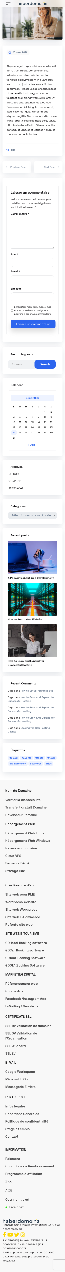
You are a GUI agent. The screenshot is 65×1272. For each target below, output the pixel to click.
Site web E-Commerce (22, 917)
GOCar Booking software (24, 950)
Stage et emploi (17, 1129)
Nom (14, 254)
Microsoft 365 (16, 1079)
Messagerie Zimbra (20, 1087)
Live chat (16, 1207)
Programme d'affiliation (23, 1174)
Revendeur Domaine (21, 815)
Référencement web (21, 983)
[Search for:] (23, 364)
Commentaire (20, 214)
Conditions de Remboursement (29, 1166)
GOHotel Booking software (26, 943)
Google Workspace (20, 1071)
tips (13, 149)
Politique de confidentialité (26, 1121)
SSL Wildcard (15, 1046)
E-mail (15, 271)
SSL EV (10, 1053)
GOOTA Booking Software (25, 965)
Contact (11, 1136)
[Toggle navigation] (8, 3)
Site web (16, 288)
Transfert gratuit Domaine (26, 807)
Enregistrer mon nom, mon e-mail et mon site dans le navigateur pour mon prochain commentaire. (32, 310)
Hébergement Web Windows (27, 840)
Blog (8, 1181)
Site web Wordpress (21, 909)
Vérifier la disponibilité (23, 800)
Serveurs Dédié (17, 863)
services (37, 763)
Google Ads (14, 991)
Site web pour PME (20, 894)
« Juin (31, 444)
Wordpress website (20, 902)
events (27, 757)
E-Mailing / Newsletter (22, 1006)
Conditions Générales (22, 1114)
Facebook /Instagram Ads (25, 998)
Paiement (12, 1159)
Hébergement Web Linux (24, 833)
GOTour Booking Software (25, 958)
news (52, 757)
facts (40, 757)
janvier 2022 (15, 487)
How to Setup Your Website (36, 690)
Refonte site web (19, 924)
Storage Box (15, 871)
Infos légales (15, 1106)
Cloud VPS (13, 856)
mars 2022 (14, 481)
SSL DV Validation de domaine (28, 1026)
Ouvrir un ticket (17, 1199)
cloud (14, 757)
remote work (18, 763)
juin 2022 (13, 474)
